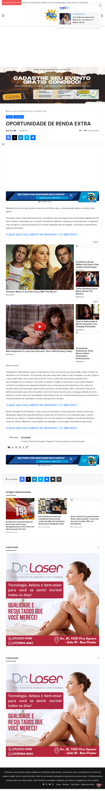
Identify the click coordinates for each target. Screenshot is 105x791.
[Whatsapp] (12, 447)
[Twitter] (23, 447)
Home (58, 784)
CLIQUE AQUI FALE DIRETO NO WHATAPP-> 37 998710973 (41, 234)
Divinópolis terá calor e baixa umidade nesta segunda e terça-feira (49, 3)
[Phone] (27, 447)
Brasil (15, 111)
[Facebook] (16, 447)
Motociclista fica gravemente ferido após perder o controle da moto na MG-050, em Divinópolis (85, 520)
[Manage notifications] (99, 785)
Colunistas (75, 784)
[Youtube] (9, 447)
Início (9, 111)
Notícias (66, 784)
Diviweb (11, 131)
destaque (18, 117)
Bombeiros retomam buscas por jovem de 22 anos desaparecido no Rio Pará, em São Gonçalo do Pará (20, 525)
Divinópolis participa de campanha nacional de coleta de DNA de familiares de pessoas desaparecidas (51, 520)
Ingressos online (87, 784)
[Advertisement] (52, 46)
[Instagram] (20, 447)
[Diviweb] (52, 15)
